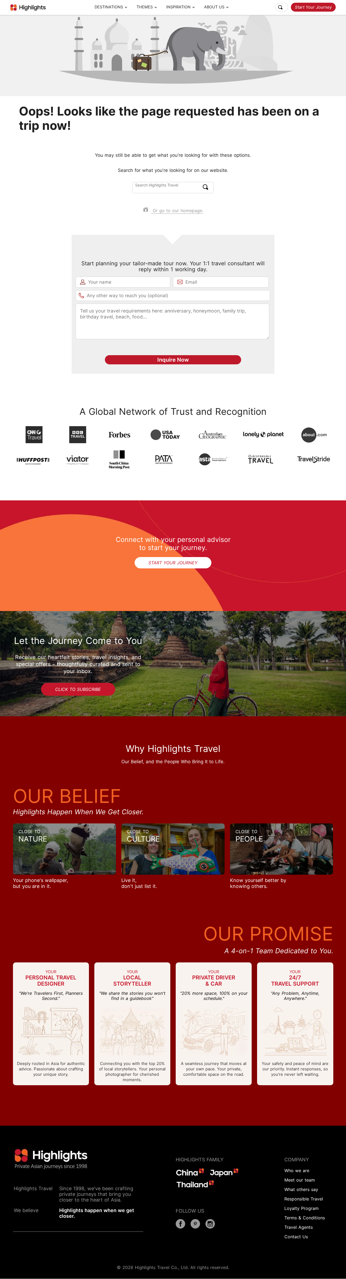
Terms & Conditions (304, 1217)
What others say (301, 1189)
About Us (214, 7)
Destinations (109, 7)
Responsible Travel (303, 1199)
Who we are (296, 1170)
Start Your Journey (313, 7)
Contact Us (296, 1236)
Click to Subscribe (78, 689)
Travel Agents (298, 1227)
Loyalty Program (301, 1208)
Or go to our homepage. (177, 210)
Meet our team (299, 1180)
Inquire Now (173, 360)
